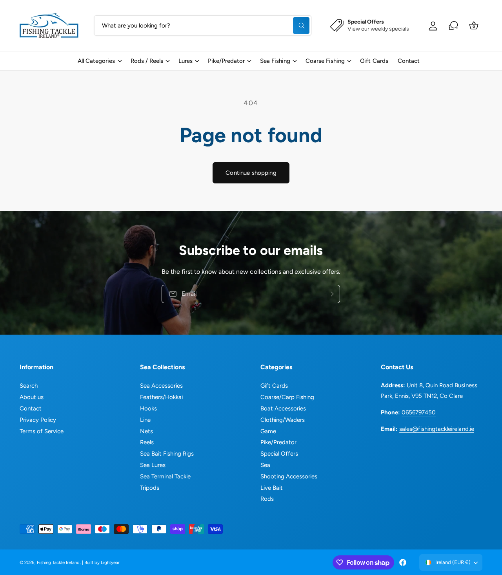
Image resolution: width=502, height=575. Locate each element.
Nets (146, 431)
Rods (267, 498)
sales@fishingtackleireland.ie (436, 428)
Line (145, 419)
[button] (99, 60)
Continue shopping (251, 172)
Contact (31, 408)
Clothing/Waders (282, 419)
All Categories (96, 60)
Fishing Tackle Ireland (58, 562)
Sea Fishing (275, 60)
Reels (147, 442)
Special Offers (279, 453)
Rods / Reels (147, 60)
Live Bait (271, 487)
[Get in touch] (453, 25)
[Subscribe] (331, 294)
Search (29, 385)
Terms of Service (42, 431)
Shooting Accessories (288, 476)
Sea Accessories (161, 385)
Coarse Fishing (325, 60)
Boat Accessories (283, 408)
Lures (185, 60)
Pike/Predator (226, 60)
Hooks (148, 408)
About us (32, 397)
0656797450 (419, 412)
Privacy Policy (38, 419)
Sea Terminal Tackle (165, 476)
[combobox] (202, 25)
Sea (265, 465)
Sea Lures (153, 465)
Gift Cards (274, 385)
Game (268, 431)
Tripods (149, 487)
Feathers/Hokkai (161, 397)
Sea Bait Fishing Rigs (167, 453)
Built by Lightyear (102, 562)
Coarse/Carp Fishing (287, 397)
